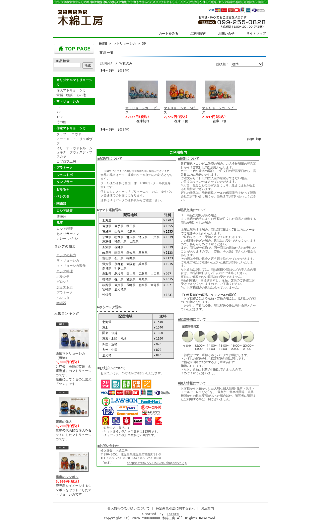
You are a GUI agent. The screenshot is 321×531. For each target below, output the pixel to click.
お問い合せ (226, 33)
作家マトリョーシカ (71, 128)
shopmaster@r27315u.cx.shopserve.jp (157, 463)
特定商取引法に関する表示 (175, 508)
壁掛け (61, 217)
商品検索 (63, 61)
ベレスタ (62, 196)
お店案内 (207, 508)
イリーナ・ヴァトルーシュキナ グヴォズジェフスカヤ (74, 152)
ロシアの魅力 (65, 246)
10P (59, 117)
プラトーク (64, 167)
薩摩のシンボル (67, 477)
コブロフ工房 (66, 161)
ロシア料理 (64, 229)
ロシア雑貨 (64, 211)
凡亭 (59, 223)
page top (254, 139)
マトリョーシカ (67, 101)
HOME (103, 43)
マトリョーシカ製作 (71, 266)
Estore (173, 514)
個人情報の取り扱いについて (128, 508)
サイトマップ (256, 33)
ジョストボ (64, 175)
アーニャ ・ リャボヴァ (74, 141)
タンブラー (64, 182)
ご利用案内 (198, 33)
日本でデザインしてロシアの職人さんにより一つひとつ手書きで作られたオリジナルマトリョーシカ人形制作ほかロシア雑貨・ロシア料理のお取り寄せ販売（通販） (164, 2)
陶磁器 (61, 203)
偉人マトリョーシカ (71, 90)
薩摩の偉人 (64, 422)
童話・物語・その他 (71, 95)
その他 (61, 122)
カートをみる (168, 33)
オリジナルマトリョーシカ (74, 82)
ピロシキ (62, 282)
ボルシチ (62, 276)
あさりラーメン (67, 234)
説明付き (106, 63)
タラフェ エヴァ (68, 134)
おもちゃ (62, 189)
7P (58, 112)
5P (58, 107)
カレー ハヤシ (67, 238)
